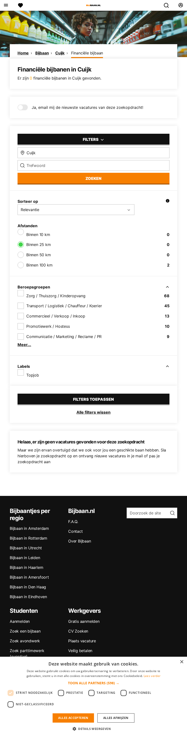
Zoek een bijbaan (25, 631)
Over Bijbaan (79, 541)
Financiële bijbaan (87, 53)
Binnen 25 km (38, 244)
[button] (93, 683)
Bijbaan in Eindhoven (28, 596)
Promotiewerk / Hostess (48, 326)
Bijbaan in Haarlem (26, 567)
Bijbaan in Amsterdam (29, 528)
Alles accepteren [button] (73, 718)
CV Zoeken (78, 631)
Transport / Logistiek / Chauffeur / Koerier (64, 305)
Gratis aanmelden (84, 621)
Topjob (32, 375)
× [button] (181, 662)
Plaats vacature (82, 640)
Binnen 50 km (38, 254)
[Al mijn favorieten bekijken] (20, 5)
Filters (91, 139)
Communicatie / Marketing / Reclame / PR (64, 336)
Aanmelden (20, 621)
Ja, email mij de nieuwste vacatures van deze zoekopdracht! (87, 107)
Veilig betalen (80, 650)
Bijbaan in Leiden (25, 557)
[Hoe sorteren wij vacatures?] (167, 201)
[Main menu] (6, 5)
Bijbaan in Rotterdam (28, 538)
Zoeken (93, 178)
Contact (75, 531)
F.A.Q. (73, 521)
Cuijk (60, 53)
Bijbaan (42, 53)
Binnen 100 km (39, 265)
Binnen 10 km (38, 234)
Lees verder (152, 676)
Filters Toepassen (93, 399)
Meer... (24, 344)
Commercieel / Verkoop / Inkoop (55, 316)
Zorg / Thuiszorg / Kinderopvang (55, 295)
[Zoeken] (168, 5)
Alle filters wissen (93, 412)
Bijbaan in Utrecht (26, 547)
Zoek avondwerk (25, 640)
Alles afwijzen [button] (116, 718)
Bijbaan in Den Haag (28, 586)
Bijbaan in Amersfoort (29, 577)
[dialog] (93, 697)
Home (23, 53)
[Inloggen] (181, 5)
